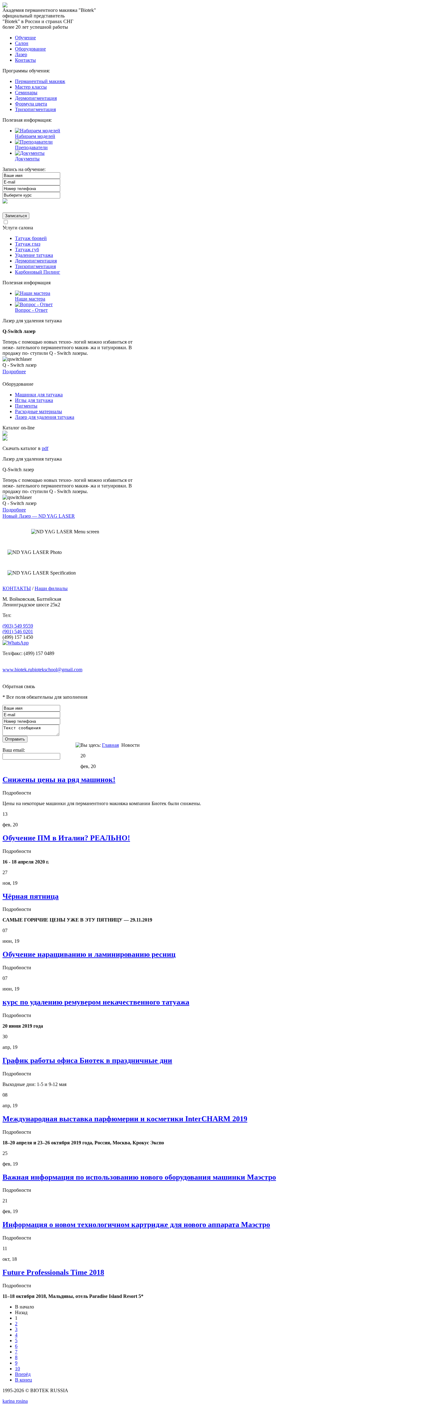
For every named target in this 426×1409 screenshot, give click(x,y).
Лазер (21, 54)
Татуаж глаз (27, 244)
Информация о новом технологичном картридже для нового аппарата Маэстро (136, 1225)
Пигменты (26, 406)
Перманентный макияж (40, 81)
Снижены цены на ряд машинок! (58, 779)
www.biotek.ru (17, 669)
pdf (45, 448)
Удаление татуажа (34, 255)
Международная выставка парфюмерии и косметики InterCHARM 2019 (124, 1119)
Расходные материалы (38, 411)
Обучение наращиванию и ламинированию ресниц (89, 954)
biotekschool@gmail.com (57, 669)
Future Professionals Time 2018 (53, 1272)
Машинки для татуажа (39, 394)
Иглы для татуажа (34, 400)
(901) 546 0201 (17, 631)
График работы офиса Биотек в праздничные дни (87, 1060)
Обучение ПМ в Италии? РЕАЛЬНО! (66, 838)
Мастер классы (31, 87)
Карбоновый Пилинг (37, 272)
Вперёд (23, 1374)
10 (17, 1368)
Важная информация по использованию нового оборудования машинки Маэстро (139, 1177)
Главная (110, 745)
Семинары (26, 92)
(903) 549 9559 (17, 626)
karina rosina (15, 1401)
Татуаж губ (27, 249)
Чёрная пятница (30, 896)
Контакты (25, 60)
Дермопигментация (36, 98)
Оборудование (30, 48)
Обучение (25, 37)
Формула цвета (31, 103)
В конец (23, 1379)
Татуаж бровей (31, 238)
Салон (21, 43)
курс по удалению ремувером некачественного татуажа (95, 1002)
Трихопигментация (35, 109)
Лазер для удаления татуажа (44, 417)
